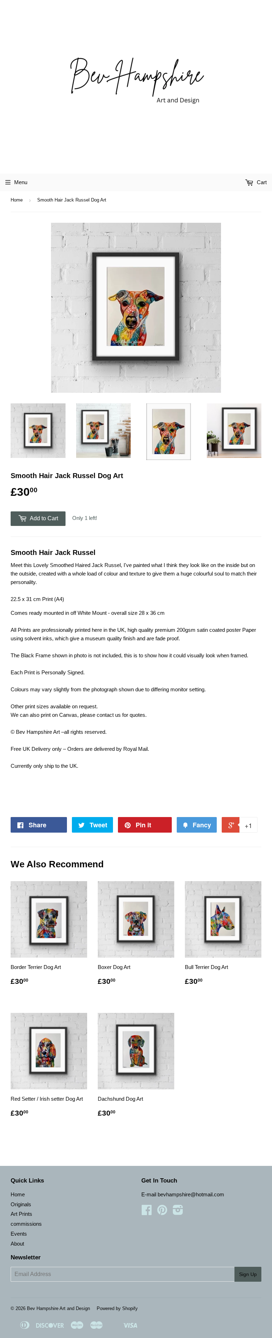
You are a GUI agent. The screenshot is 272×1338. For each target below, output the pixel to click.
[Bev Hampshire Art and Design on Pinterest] (162, 1212)
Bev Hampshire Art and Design (58, 1308)
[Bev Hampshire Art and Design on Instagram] (177, 1212)
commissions (26, 1224)
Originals (21, 1204)
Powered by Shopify (117, 1308)
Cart (261, 182)
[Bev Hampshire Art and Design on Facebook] (146, 1212)
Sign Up (248, 1274)
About (17, 1244)
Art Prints (21, 1214)
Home (17, 200)
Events (19, 1234)
